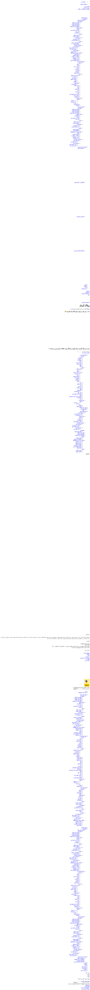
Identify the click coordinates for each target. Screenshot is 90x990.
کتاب (83, 410)
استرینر (77, 70)
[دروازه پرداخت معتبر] (86, 686)
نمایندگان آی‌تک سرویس (79, 250)
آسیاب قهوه (79, 27)
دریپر (78, 375)
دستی (77, 371)
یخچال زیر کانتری (75, 56)
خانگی (80, 793)
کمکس (74, 81)
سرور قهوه (76, 85)
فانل (81, 388)
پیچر (78, 90)
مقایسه (85, 969)
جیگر (78, 64)
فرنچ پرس (74, 77)
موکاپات (77, 380)
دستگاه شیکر (76, 130)
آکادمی (87, 659)
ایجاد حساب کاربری (85, 981)
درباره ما (87, 656)
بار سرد (80, 62)
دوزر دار (77, 31)
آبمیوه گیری (79, 124)
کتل (78, 92)
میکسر (80, 41)
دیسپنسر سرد (76, 46)
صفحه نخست (86, 652)
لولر (78, 87)
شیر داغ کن (76, 818)
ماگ (78, 65)
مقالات (87, 654)
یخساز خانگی (76, 35)
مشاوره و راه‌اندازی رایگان (83, 9)
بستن (88, 974)
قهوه (78, 99)
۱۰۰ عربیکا (73, 100)
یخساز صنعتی (76, 36)
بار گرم (80, 74)
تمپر (78, 86)
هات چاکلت (76, 104)
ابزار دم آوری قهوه (75, 75)
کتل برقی (79, 392)
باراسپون (77, 71)
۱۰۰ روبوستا (73, 101)
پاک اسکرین (73, 84)
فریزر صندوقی (75, 57)
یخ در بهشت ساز (72, 47)
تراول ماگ (79, 739)
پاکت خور (79, 798)
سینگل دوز (76, 32)
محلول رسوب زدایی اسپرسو (75, 396)
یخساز (80, 34)
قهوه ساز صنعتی (75, 25)
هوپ (75, 80)
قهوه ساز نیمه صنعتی (74, 26)
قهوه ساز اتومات (75, 23)
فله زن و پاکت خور (75, 30)
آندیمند (77, 29)
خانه (88, 308)
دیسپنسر (82, 812)
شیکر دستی (76, 72)
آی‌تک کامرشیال (80, 20)
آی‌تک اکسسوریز (80, 61)
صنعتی (80, 791)
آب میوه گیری (79, 37)
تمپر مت (77, 91)
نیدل (81, 398)
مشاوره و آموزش (80, 216)
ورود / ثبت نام (84, 970)
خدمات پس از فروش (84, 657)
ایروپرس (74, 76)
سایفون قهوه (73, 79)
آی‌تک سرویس (81, 106)
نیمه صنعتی (79, 792)
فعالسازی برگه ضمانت (79, 182)
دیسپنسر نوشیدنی (78, 45)
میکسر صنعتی (76, 129)
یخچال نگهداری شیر (74, 60)
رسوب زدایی (76, 95)
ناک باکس (77, 89)
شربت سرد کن (73, 49)
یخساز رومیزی (78, 802)
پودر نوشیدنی (79, 97)
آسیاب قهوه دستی (78, 777)
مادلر (78, 67)
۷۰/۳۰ (75, 103)
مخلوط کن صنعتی (75, 42)
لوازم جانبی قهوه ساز (74, 94)
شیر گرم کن (73, 51)
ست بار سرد (76, 66)
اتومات (80, 790)
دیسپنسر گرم (76, 50)
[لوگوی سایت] (82, 15)
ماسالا (77, 105)
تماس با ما (87, 660)
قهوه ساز (80, 21)
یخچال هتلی (76, 54)
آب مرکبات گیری (75, 40)
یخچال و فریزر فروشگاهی (76, 52)
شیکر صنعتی (76, 44)
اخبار (88, 655)
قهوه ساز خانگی (75, 22)
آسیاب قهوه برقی (78, 775)
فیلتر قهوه (77, 82)
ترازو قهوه (76, 96)
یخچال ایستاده (76, 55)
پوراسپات (77, 69)
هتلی (78, 133)
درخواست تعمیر (80, 148)
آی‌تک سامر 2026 (83, 407)
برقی (78, 370)
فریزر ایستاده (76, 59)
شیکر (80, 811)
